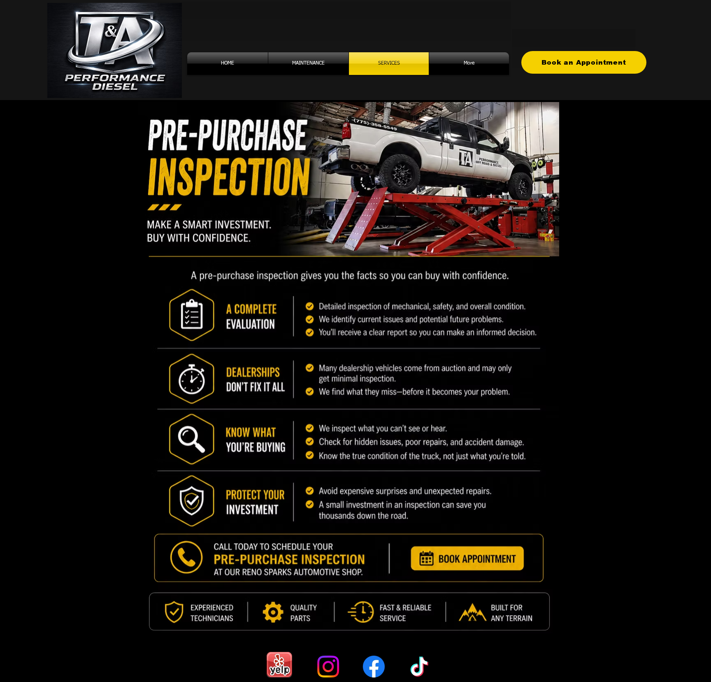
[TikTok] (419, 666)
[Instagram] (328, 666)
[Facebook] (373, 666)
